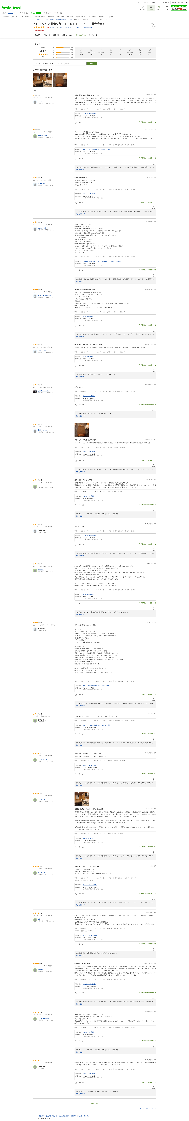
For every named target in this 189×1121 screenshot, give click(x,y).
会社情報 (41, 1116)
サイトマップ (155, 2)
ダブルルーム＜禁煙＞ (89, 316)
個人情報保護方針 (51, 1116)
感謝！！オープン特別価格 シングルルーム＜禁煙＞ (97, 149)
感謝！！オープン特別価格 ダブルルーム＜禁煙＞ (96, 685)
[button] (42, 80)
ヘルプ (139, 2)
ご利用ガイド (146, 2)
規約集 (80, 1116)
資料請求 (86, 1116)
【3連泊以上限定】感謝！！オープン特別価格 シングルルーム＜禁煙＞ (102, 261)
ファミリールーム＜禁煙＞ (90, 765)
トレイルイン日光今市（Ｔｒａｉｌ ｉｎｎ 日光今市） (69, 23)
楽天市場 (174, 2)
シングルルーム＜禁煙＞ (89, 113)
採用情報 (73, 1116)
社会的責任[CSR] (64, 1116)
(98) (80, 35)
